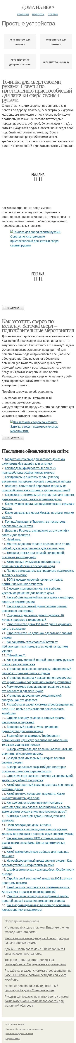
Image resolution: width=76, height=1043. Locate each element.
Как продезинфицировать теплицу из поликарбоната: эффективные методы (29, 470)
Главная (23, 14)
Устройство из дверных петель (20, 62)
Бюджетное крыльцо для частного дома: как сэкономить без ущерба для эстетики (33, 461)
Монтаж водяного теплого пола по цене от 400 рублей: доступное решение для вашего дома (36, 546)
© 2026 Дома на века (15, 1024)
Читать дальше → (13, 307)
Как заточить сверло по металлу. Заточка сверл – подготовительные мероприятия (38, 325)
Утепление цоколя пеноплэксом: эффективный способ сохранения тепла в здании (36, 670)
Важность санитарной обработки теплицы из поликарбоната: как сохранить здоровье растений (36, 488)
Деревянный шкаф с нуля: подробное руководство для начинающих (30, 728)
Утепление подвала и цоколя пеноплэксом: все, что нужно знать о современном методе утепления (37, 679)
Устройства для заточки (56, 42)
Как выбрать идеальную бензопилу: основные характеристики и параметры (36, 907)
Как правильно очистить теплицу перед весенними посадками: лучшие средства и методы (36, 479)
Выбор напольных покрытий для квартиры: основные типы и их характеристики (34, 769)
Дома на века (38, 7)
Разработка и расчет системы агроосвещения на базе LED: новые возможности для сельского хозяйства (37, 708)
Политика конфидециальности (19, 1033)
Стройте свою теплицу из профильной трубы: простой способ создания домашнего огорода (35, 898)
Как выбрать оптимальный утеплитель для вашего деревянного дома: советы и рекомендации (38, 497)
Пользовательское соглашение (29, 1029)
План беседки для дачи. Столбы (29, 825)
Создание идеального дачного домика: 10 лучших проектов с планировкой (33, 617)
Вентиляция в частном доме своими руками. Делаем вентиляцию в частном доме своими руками (37, 831)
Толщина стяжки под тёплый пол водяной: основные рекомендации (33, 554)
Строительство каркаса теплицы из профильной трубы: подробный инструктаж (37, 778)
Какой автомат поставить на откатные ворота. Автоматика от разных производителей (36, 889)
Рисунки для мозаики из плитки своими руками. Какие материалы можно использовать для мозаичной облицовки (37, 1001)
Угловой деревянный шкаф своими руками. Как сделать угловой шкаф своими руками (37, 862)
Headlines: (14, 539)
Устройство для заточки (20, 42)
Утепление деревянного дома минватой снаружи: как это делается (32, 697)
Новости (38, 14)
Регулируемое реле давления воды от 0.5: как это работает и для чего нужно (36, 688)
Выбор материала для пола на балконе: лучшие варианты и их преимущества (37, 751)
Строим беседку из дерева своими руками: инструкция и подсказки (33, 720)
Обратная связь (13, 1038)
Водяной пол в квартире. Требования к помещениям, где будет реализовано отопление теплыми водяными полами (35, 740)
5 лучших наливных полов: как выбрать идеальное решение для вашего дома (31, 590)
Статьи (53, 14)
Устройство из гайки (56, 62)
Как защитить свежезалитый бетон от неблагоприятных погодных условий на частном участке (35, 646)
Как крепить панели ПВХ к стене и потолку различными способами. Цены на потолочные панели (33, 842)
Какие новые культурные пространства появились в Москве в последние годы (31, 563)
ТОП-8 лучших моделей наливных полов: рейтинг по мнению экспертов (32, 581)
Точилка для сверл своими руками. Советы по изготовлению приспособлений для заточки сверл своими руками (37, 90)
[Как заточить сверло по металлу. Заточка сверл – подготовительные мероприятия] (38, 426)
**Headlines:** (16, 655)
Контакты (10, 1029)
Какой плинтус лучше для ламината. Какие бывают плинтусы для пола (33, 795)
